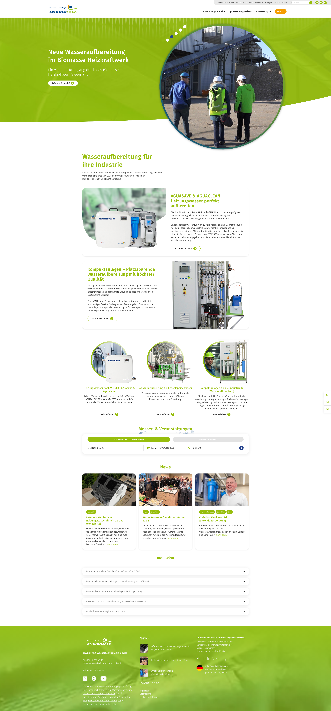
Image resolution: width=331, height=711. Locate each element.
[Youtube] (325, 2)
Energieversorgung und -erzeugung (101, 697)
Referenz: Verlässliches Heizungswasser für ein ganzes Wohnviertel (170, 648)
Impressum (145, 690)
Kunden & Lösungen (263, 2)
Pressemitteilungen (207, 512)
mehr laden (165, 557)
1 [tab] (167, 40)
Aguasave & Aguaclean (240, 11)
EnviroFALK (91, 512)
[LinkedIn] (317, 2)
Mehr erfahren (107, 414)
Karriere (249, 2)
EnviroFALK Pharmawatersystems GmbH (215, 644)
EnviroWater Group (226, 2)
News (146, 512)
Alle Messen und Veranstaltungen (129, 439)
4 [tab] (180, 30)
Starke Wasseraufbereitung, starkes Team (164, 519)
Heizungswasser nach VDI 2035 (211, 651)
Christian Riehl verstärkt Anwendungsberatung (214, 519)
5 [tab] (184, 26)
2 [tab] (172, 37)
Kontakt (285, 2)
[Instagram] (321, 2)
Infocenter (240, 2)
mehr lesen (112, 544)
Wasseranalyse (263, 11)
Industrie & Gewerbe (208, 439)
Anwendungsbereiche (214, 11)
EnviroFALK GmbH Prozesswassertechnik (215, 641)
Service (277, 2)
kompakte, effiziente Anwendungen (102, 700)
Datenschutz (145, 693)
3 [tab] (176, 33)
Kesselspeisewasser (206, 647)
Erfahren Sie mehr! (61, 91)
